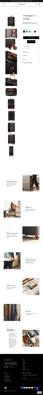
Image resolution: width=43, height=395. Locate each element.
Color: (25, 29)
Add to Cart (31, 37)
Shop (23, 362)
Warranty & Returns (27, 62)
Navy (35, 32)
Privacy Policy (6, 375)
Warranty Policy (7, 379)
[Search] (36, 4)
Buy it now (31, 41)
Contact (24, 366)
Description (25, 52)
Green (27, 32)
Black (24, 32)
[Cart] (39, 4)
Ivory (32, 32)
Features (25, 55)
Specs (24, 59)
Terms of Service (7, 376)
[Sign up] (38, 378)
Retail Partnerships (26, 369)
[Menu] (4, 4)
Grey (30, 32)
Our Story (24, 363)
